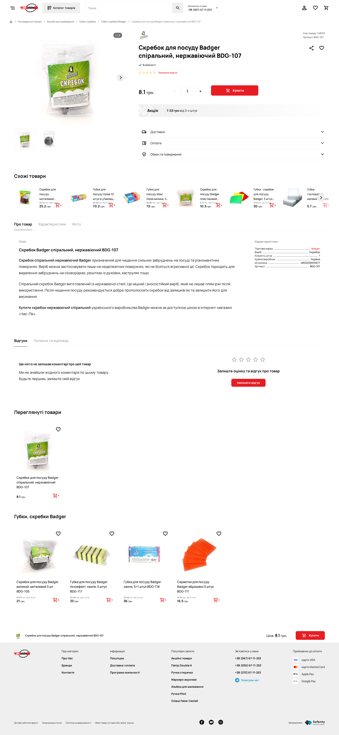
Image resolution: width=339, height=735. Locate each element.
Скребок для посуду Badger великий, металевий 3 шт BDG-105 (37, 586)
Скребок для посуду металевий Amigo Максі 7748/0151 (47, 198)
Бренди (67, 665)
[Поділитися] (311, 48)
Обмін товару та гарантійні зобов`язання (114, 723)
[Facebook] (201, 723)
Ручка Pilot (178, 693)
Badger (315, 248)
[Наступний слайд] (120, 78)
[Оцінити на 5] (262, 359)
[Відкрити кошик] (326, 8)
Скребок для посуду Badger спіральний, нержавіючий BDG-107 (37, 482)
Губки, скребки (87, 21)
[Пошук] (177, 8)
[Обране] (315, 8)
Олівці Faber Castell (184, 700)
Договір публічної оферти (26, 723)
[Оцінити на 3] (248, 359)
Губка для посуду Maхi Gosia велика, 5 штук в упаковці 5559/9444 (156, 198)
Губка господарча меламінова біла (318, 194)
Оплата (155, 143)
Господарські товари (30, 21)
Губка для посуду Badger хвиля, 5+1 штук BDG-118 (142, 584)
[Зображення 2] (49, 138)
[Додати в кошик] (58, 205)
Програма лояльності (125, 672)
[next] (321, 198)
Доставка (157, 132)
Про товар (23, 224)
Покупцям (117, 658)
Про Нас (67, 658)
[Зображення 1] (24, 138)
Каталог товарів (64, 8)
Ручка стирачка (182, 672)
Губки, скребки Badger (113, 21)
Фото (76, 224)
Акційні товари (181, 658)
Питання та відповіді (51, 340)
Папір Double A (181, 665)
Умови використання (52, 723)
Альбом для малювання (187, 686)
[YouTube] (211, 723)
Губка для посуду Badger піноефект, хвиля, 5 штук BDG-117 (88, 586)
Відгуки (20, 340)
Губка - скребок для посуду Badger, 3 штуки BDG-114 (264, 196)
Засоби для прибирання (60, 21)
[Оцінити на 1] (234, 359)
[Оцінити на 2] (241, 359)
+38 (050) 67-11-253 (248, 665)
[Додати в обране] (322, 48)
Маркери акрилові (184, 679)
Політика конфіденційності (78, 723)
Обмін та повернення (166, 154)
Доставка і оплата (122, 665)
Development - (296, 722)
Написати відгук (248, 383)
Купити (238, 90)
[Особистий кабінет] (304, 8)
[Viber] (220, 723)
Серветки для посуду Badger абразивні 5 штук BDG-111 (195, 586)
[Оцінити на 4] (255, 359)
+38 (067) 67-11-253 (200, 9)
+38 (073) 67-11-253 (248, 672)
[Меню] (12, 8)
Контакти (68, 672)
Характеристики (52, 224)
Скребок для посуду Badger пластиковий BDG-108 (209, 196)
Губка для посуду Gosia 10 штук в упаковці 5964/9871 (103, 196)
